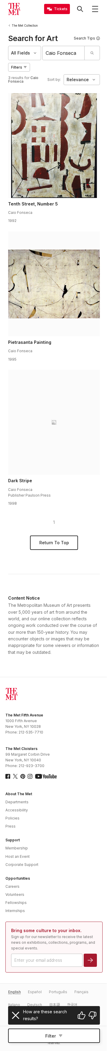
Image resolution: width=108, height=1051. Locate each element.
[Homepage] (14, 9)
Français (81, 992)
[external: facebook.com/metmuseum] (7, 776)
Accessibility (16, 810)
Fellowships (16, 902)
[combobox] (63, 53)
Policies (12, 818)
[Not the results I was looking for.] (92, 1015)
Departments (16, 802)
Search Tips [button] (84, 38)
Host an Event (17, 856)
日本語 (54, 1004)
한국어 (72, 1004)
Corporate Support (21, 864)
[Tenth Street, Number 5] (54, 145)
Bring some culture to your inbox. (46, 930)
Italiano (14, 1004)
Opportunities (17, 878)
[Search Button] (80, 9)
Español (35, 992)
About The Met (18, 794)
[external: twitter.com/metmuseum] (15, 776)
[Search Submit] (92, 53)
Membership (16, 848)
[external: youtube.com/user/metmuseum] (46, 776)
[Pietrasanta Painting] (54, 284)
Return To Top (54, 542)
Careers (12, 886)
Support (12, 840)
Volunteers (14, 894)
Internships (15, 910)
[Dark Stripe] (54, 422)
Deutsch (34, 1004)
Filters (16, 67)
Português (58, 992)
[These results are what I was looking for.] (81, 1015)
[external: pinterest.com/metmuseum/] (22, 776)
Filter (50, 1035)
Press (10, 826)
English (14, 992)
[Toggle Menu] (95, 9)
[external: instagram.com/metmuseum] (30, 776)
